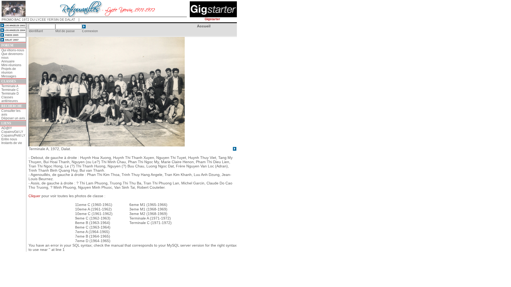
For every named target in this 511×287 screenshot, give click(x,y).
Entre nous (9, 139)
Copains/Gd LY (12, 132)
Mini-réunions (11, 65)
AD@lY (6, 128)
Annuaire (8, 61)
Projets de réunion (8, 70)
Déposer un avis (13, 118)
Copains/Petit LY (13, 135)
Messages (8, 76)
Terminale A (9, 86)
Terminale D (10, 93)
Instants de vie (11, 143)
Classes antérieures (9, 99)
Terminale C (10, 90)
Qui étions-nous (12, 50)
